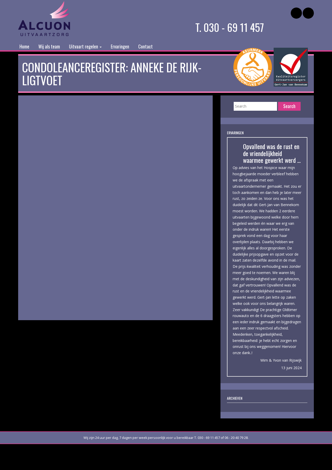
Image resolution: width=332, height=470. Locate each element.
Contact (145, 46)
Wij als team (49, 46)
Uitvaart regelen (84, 46)
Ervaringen (120, 46)
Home (24, 46)
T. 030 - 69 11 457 (229, 27)
